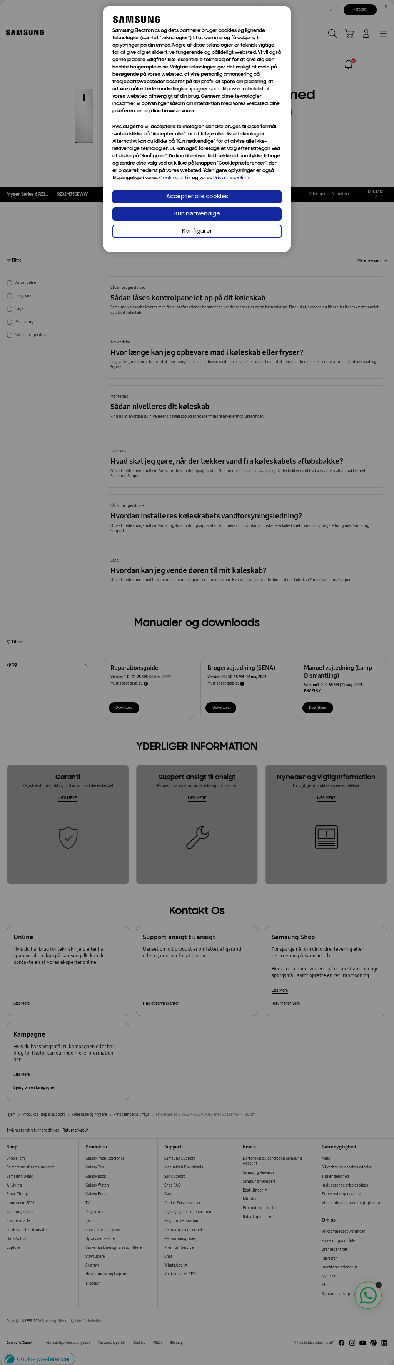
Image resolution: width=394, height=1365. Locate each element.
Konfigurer (197, 231)
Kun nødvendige (197, 214)
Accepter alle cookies (197, 197)
